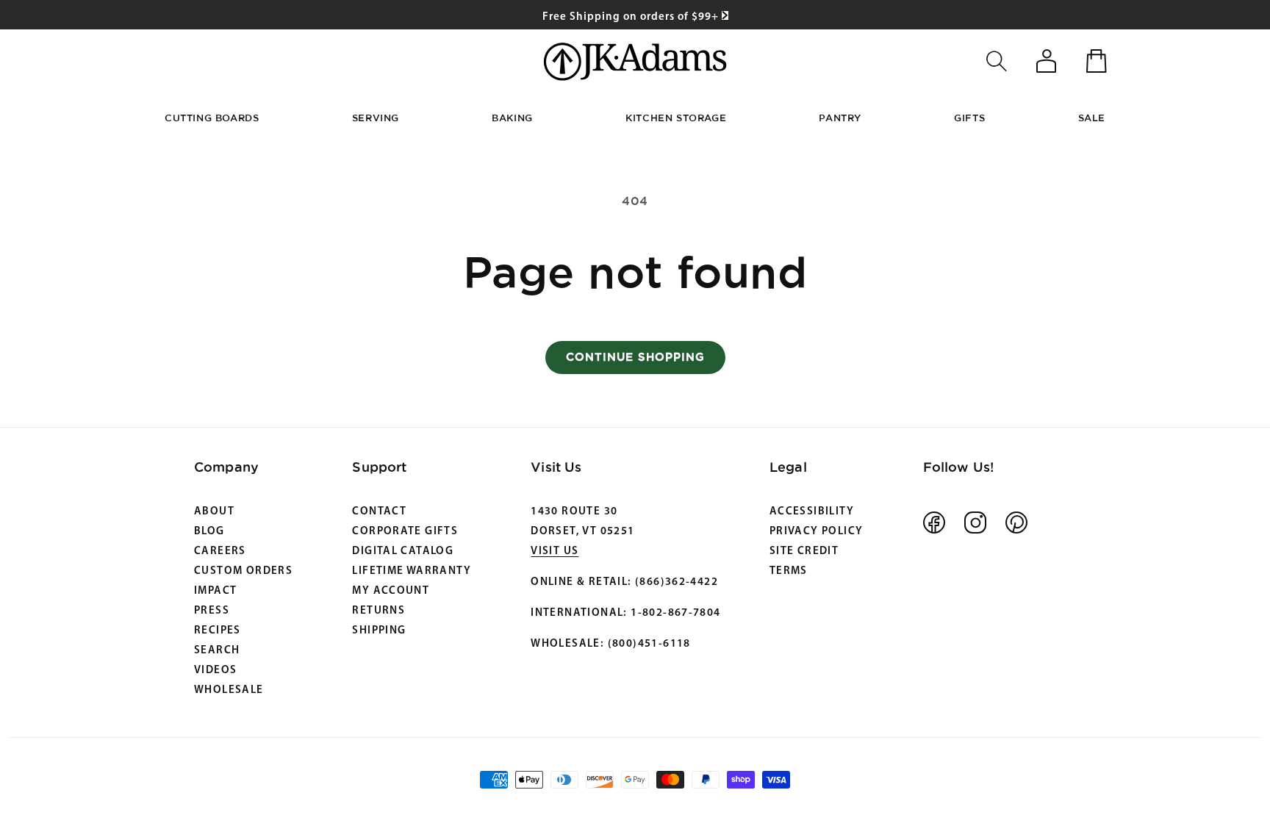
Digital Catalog (402, 551)
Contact (379, 511)
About (214, 511)
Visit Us (554, 551)
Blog (209, 531)
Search (217, 650)
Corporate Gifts (405, 531)
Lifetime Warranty (411, 571)
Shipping (379, 630)
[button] (996, 61)
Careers (220, 551)
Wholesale (229, 690)
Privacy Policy (816, 531)
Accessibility (811, 511)
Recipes (217, 630)
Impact (215, 591)
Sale (1091, 117)
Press (211, 611)
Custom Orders (243, 571)
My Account (390, 591)
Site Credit (804, 551)
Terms (788, 571)
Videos (215, 670)
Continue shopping (635, 357)
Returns (378, 611)
